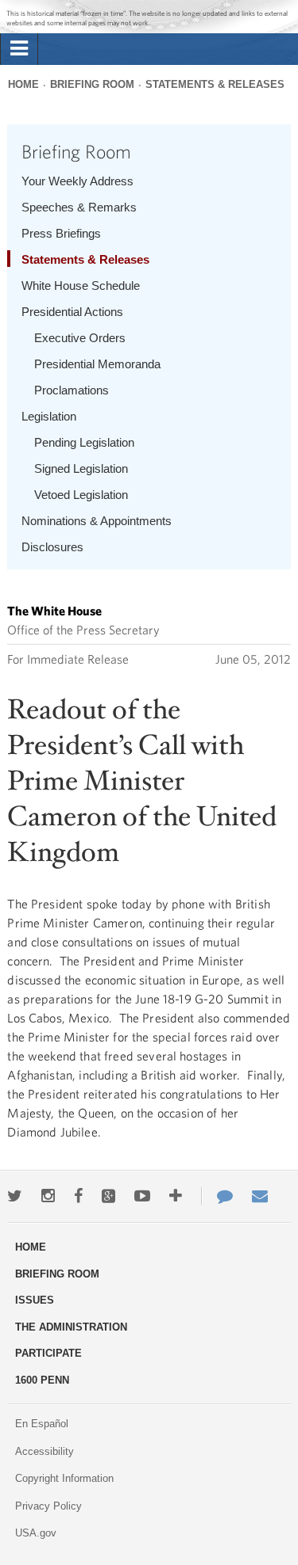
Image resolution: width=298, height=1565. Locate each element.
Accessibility (44, 1451)
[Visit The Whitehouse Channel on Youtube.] (142, 1196)
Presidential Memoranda (97, 364)
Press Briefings (61, 233)
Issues (34, 1300)
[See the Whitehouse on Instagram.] (48, 1196)
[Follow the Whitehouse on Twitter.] (14, 1196)
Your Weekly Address (77, 181)
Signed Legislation (81, 468)
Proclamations (71, 390)
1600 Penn (42, 1380)
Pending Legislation (84, 442)
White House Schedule (80, 285)
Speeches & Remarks (79, 207)
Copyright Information (64, 1478)
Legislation (48, 416)
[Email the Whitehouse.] (260, 1196)
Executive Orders (80, 338)
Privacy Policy (48, 1506)
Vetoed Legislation (81, 494)
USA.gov (35, 1533)
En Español (41, 1424)
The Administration (71, 1327)
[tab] (19, 49)
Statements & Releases (214, 84)
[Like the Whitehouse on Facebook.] (78, 1196)
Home (23, 84)
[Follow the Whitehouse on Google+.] (108, 1196)
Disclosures (52, 547)
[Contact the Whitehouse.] (217, 1196)
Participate (48, 1353)
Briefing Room (92, 84)
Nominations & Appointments (96, 520)
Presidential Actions (72, 311)
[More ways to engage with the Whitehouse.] (175, 1196)
